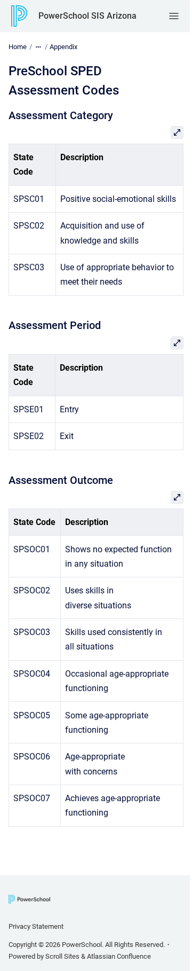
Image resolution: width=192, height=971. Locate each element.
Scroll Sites (62, 956)
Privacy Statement (36, 926)
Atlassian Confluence (119, 956)
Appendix (63, 47)
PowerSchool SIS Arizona (87, 16)
